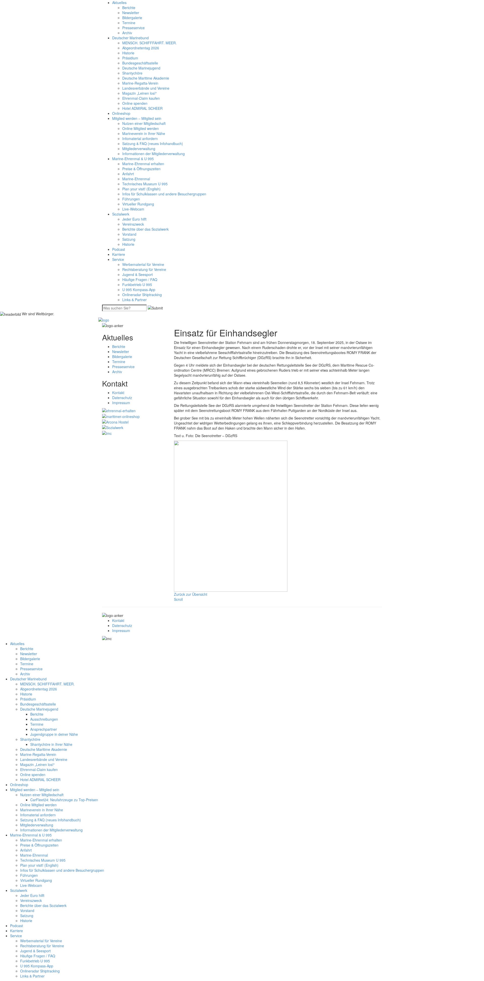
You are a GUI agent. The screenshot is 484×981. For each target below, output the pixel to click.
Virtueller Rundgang (138, 203)
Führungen (131, 198)
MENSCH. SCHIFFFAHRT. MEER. (149, 42)
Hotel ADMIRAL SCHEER (142, 108)
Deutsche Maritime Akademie (145, 78)
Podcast (118, 249)
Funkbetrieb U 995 (137, 284)
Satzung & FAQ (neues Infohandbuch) (152, 143)
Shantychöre (132, 73)
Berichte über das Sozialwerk (145, 229)
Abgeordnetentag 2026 (140, 47)
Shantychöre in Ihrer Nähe (51, 744)
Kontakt (118, 392)
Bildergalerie (132, 17)
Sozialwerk (120, 214)
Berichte (128, 7)
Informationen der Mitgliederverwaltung (153, 153)
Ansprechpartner (43, 729)
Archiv (127, 32)
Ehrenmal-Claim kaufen (141, 98)
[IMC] (107, 432)
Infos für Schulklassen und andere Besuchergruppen (164, 193)
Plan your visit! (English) (141, 188)
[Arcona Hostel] (115, 421)
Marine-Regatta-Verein (140, 83)
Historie (128, 52)
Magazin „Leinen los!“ (139, 93)
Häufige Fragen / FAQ (139, 279)
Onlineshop (121, 113)
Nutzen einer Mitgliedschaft (144, 123)
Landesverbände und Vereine (145, 88)
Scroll (178, 599)
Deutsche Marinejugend (141, 68)
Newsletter (130, 12)
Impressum (121, 402)
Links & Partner (134, 299)
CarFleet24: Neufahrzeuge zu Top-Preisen (64, 799)
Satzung (128, 239)
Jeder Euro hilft (134, 219)
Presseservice (133, 27)
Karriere (118, 254)
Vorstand (129, 234)
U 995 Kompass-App (138, 289)
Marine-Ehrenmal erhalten (143, 163)
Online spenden (134, 103)
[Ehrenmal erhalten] (119, 410)
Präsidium (130, 57)
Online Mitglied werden (140, 128)
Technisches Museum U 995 (145, 183)
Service (118, 259)
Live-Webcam (133, 209)
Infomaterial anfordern (140, 138)
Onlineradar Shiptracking (142, 294)
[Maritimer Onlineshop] (121, 415)
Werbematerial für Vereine (143, 264)
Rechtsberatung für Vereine (144, 269)
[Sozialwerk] (112, 427)
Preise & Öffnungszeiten (141, 168)
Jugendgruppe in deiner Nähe (54, 734)
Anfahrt (128, 173)
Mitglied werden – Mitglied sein (136, 118)
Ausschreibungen (44, 719)
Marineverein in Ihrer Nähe (143, 133)
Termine (128, 22)
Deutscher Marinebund (130, 37)
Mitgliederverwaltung (138, 148)
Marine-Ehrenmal (136, 178)
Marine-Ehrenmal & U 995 (133, 158)
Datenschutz (122, 397)
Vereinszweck (133, 224)
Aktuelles (119, 2)
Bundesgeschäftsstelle (140, 62)
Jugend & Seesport (137, 274)
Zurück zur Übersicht (190, 594)
